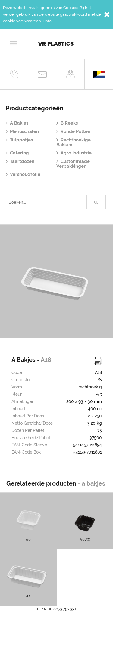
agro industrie (76, 153)
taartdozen (22, 161)
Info (48, 21)
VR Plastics (56, 43)
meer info (28, 533)
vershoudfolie (25, 174)
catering (19, 153)
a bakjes (19, 123)
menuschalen (24, 131)
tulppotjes (21, 140)
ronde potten (75, 131)
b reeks (69, 123)
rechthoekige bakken (73, 142)
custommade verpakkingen (73, 164)
